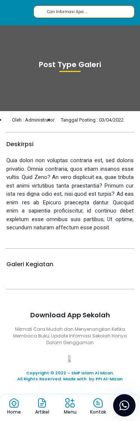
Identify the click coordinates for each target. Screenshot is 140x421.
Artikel (42, 412)
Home (14, 412)
